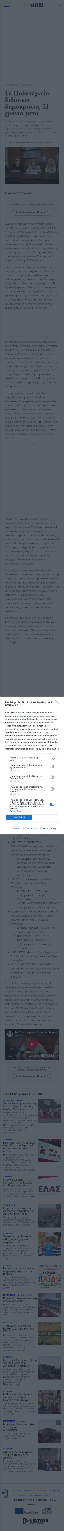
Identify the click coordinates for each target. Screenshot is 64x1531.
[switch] (52, 766)
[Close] (58, 703)
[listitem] (32, 759)
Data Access (32, 828)
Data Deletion (14, 828)
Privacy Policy (49, 828)
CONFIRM (19, 817)
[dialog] (32, 765)
